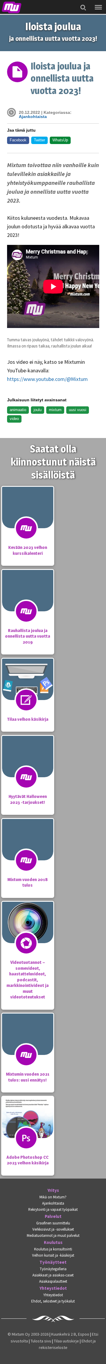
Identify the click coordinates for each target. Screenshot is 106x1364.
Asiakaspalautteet (53, 1281)
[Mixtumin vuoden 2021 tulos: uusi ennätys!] (27, 1046)
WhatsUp (60, 140)
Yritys (53, 1190)
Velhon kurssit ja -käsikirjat (53, 1255)
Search (81, 3)
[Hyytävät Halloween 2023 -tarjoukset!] (27, 768)
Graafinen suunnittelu (53, 1223)
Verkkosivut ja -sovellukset (53, 1229)
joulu (38, 410)
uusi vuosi (77, 410)
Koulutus (53, 1242)
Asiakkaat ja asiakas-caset (53, 1275)
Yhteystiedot (53, 1288)
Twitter (39, 140)
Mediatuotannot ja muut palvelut (53, 1235)
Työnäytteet (53, 1262)
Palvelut (53, 1216)
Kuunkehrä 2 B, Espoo (70, 1334)
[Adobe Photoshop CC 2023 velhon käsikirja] (27, 1129)
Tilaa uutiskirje (66, 1341)
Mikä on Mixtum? (53, 1197)
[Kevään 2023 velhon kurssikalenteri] (27, 519)
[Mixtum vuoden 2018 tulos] (27, 851)
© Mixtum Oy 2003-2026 (28, 1334)
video (14, 418)
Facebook (18, 140)
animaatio (18, 410)
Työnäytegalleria (53, 1268)
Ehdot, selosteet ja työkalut (53, 1301)
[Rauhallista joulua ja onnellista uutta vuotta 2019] (27, 602)
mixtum (55, 410)
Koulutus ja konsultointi (53, 1249)
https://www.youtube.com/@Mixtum (47, 379)
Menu (97, 3)
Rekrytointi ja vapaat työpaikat (53, 1209)
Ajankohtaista (33, 116)
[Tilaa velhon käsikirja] (27, 691)
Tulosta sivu (41, 1341)
